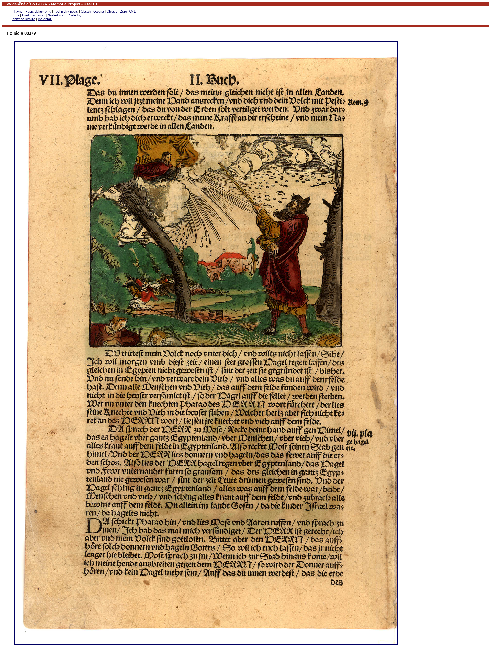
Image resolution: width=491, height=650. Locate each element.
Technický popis (66, 11)
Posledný (74, 15)
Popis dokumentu (38, 11)
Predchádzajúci (33, 15)
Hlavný (17, 11)
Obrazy (112, 11)
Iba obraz (45, 19)
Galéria (98, 11)
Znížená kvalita (23, 19)
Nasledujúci (56, 15)
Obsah (86, 11)
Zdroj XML (128, 11)
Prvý (15, 15)
